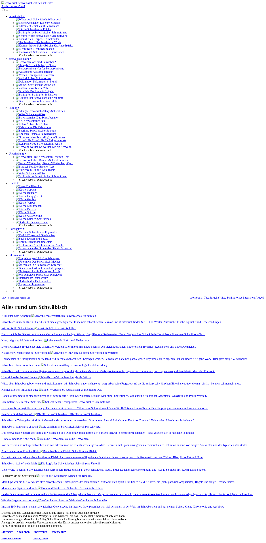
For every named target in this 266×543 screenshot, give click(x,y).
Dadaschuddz (42, 281)
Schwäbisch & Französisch (48, 52)
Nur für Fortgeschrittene (50, 68)
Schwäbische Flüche (39, 29)
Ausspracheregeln (42, 71)
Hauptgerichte (34, 196)
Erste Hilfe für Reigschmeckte (48, 140)
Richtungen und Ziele (39, 241)
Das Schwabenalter (47, 117)
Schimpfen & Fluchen (44, 94)
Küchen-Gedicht (38, 222)
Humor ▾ (14, 107)
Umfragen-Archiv (49, 271)
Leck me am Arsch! (52, 245)
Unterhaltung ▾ (17, 153)
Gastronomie (34, 215)
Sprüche (214, 297)
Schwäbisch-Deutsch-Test (53, 156)
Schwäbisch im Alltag (49, 143)
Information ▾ (16, 255)
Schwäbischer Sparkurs (42, 130)
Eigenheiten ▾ (16, 228)
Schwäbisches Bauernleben (43, 101)
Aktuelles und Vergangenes (49, 268)
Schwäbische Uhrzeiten (41, 84)
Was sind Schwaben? (43, 62)
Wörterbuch (196, 297)
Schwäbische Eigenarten (43, 232)
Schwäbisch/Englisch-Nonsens (47, 137)
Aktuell (260, 297)
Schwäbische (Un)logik (42, 65)
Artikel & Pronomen (39, 78)
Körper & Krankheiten (46, 39)
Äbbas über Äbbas (37, 124)
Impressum (38, 284)
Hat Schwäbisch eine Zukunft (45, 97)
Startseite (7, 531)
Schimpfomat (234, 297)
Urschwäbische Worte (48, 42)
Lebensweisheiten (49, 22)
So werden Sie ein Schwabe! (55, 146)
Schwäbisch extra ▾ (20, 58)
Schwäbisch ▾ (17, 16)
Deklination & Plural (44, 81)
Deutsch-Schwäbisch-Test (53, 160)
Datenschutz (40, 277)
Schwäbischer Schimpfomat (50, 32)
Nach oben (23, 531)
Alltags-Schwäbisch (53, 111)
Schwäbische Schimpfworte (51, 35)
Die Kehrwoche (41, 127)
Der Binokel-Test (43, 166)
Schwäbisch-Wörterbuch (46, 19)
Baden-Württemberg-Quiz (57, 163)
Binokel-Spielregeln (43, 169)
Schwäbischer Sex (34, 120)
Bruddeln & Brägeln (41, 91)
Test (206, 297)
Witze (222, 297)
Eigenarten (249, 297)
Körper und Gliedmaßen (40, 235)
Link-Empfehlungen (48, 258)
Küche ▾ (13, 183)
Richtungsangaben (43, 48)
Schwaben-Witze (35, 114)
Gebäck (31, 199)
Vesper (30, 202)
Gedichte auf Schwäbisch (44, 26)
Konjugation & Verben (40, 75)
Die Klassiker (34, 186)
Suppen (31, 189)
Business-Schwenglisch (42, 133)
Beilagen (31, 192)
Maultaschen (34, 205)
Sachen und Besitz (37, 238)
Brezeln (31, 209)
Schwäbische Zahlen (39, 88)
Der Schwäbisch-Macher (45, 261)
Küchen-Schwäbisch (38, 218)
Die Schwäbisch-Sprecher (46, 264)
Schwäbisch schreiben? (48, 274)
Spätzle (30, 212)
